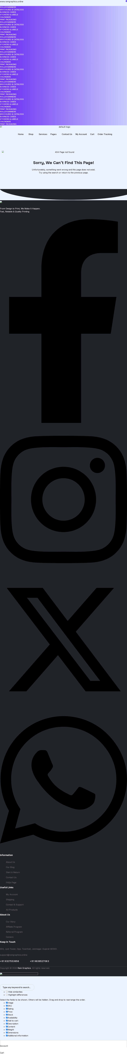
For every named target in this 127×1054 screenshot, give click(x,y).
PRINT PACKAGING (8, 19)
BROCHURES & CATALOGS (12, 9)
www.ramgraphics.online (11, 1)
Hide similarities (15, 992)
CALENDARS (5, 17)
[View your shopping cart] (1, 141)
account (4, 1046)
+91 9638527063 (43, 961)
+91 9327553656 (15, 961)
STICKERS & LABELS (9, 14)
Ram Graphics (24, 968)
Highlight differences (17, 995)
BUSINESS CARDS (8, 12)
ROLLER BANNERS (8, 7)
